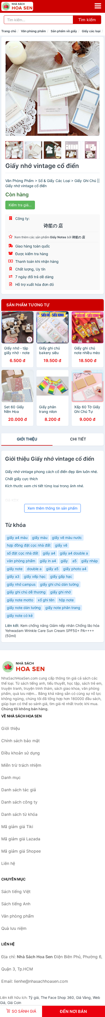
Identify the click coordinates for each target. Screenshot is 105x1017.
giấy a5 (52, 569)
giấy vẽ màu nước (67, 537)
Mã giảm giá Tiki (17, 826)
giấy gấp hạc (61, 576)
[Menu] (98, 6)
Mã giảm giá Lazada (20, 838)
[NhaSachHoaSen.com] (23, 6)
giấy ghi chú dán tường (59, 584)
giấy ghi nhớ (60, 592)
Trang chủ (8, 31)
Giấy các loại (91, 31)
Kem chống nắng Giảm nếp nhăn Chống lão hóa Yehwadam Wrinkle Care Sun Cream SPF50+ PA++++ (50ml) (52, 630)
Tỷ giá (34, 997)
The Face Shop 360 (57, 997)
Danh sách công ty (19, 802)
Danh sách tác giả (18, 789)
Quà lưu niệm (14, 928)
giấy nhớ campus (21, 584)
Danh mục (11, 777)
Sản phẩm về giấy (64, 31)
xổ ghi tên (46, 600)
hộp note (66, 600)
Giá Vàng (83, 997)
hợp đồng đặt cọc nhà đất (28, 545)
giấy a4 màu (17, 537)
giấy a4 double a (74, 553)
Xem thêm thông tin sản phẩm (52, 508)
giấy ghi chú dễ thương (26, 592)
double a (34, 569)
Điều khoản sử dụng (20, 752)
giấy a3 (13, 576)
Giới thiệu (27, 439)
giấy (64, 561)
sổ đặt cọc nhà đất (22, 553)
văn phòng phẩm (21, 561)
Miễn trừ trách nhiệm (21, 765)
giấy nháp (89, 561)
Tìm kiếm (87, 19)
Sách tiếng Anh (15, 903)
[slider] (14, 150)
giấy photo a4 (74, 569)
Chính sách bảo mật (20, 740)
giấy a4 (49, 553)
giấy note (14, 569)
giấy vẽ (61, 545)
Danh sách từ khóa (19, 814)
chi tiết (78, 439)
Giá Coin (14, 1002)
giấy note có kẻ (20, 615)
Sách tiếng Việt (16, 891)
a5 (74, 561)
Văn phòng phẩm (33, 31)
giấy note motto (20, 600)
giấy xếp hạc (35, 576)
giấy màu (39, 537)
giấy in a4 (48, 561)
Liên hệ (8, 863)
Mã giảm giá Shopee (21, 851)
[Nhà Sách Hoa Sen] (26, 666)
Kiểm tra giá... (20, 205)
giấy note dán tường (24, 607)
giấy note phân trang (62, 607)
